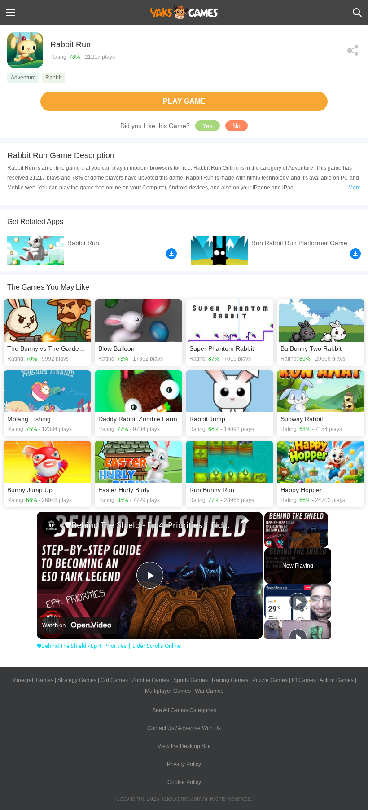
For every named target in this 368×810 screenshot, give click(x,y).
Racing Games (230, 680)
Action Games (337, 680)
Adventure (23, 78)
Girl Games (114, 680)
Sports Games (190, 680)
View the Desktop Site (184, 746)
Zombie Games (150, 680)
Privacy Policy (184, 764)
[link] (51, 526)
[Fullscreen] (322, 542)
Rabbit (53, 78)
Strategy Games (76, 680)
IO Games (304, 680)
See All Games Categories (184, 710)
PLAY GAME (184, 101)
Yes (207, 125)
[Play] (269, 542)
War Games (209, 691)
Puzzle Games (270, 680)
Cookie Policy (184, 782)
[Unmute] (280, 542)
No (236, 125)
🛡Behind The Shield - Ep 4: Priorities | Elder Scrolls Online (148, 525)
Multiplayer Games (168, 691)
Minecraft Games (32, 680)
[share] (245, 521)
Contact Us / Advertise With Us (184, 728)
